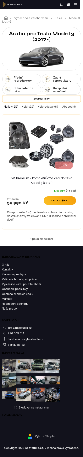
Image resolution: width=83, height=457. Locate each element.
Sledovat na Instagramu (34, 407)
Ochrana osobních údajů (17, 293)
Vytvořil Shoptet (45, 436)
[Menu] (75, 4)
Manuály (7, 298)
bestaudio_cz (16, 344)
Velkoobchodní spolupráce (19, 279)
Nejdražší (28, 106)
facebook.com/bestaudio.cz (26, 339)
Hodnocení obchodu (15, 303)
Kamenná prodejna (14, 274)
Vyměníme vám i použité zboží (21, 284)
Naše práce (9, 308)
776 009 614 (16, 333)
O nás (5, 264)
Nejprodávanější (48, 106)
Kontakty (7, 269)
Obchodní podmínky (15, 288)
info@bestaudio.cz (20, 327)
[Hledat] (61, 4)
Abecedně (69, 106)
